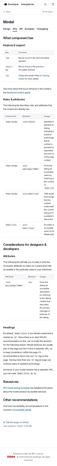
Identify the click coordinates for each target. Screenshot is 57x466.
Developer (13, 4)
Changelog (42, 28)
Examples (30, 28)
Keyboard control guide (18, 92)
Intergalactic (27, 4)
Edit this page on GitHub (17, 422)
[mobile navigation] (53, 4)
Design (6, 28)
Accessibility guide (21, 409)
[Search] (45, 4)
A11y (15, 28)
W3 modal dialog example (16, 388)
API (21, 28)
